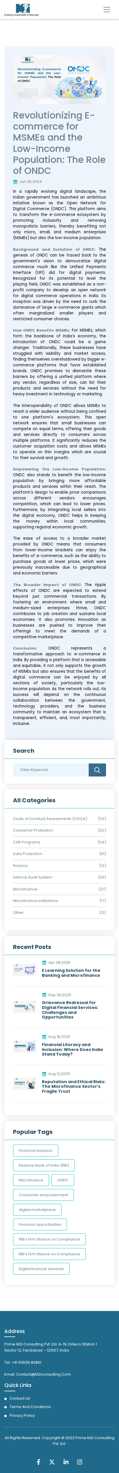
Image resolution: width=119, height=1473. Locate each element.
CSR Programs (26, 842)
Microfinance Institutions (35, 900)
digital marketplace (37, 1209)
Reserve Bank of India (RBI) (44, 1165)
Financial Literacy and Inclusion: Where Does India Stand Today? (72, 1049)
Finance (20, 865)
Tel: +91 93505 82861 (22, 1362)
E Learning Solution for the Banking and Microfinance (71, 973)
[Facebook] (38, 1461)
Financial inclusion (36, 1150)
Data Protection (27, 853)
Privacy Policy (22, 1415)
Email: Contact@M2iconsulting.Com (37, 1374)
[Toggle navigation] (107, 9)
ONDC (62, 1180)
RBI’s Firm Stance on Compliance (49, 1239)
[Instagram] (79, 1461)
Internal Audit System (32, 877)
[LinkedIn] (66, 1461)
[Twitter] (52, 1461)
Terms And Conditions (30, 1407)
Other (18, 912)
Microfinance (25, 889)
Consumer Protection (33, 830)
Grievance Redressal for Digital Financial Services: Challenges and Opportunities (70, 1010)
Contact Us (20, 1398)
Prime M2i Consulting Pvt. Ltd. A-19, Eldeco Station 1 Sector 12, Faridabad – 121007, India (50, 1347)
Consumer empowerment (43, 1195)
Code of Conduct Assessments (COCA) (50, 818)
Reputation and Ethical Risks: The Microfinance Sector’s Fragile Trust (73, 1086)
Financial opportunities (40, 1224)
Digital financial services (41, 1269)
